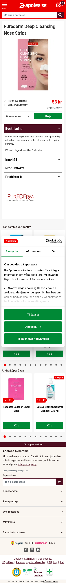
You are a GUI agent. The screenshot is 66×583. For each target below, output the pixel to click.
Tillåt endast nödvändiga (33, 338)
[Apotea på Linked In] (39, 549)
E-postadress (9, 475)
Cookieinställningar (25, 558)
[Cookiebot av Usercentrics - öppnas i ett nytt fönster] (46, 241)
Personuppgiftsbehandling (31, 562)
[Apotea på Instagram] (33, 549)
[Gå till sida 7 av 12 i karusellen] (35, 365)
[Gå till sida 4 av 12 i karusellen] (20, 365)
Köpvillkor (8, 562)
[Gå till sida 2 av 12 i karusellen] (10, 365)
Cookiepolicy (45, 558)
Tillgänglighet (56, 562)
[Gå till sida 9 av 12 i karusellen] (46, 365)
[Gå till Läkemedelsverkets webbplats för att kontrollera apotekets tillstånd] (27, 572)
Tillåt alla (33, 314)
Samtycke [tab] (12, 251)
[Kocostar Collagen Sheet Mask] (16, 389)
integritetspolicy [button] (27, 464)
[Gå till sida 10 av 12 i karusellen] (51, 365)
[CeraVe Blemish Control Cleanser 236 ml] (49, 389)
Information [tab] (33, 251)
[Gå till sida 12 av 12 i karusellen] (61, 365)
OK (59, 481)
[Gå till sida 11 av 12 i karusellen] (56, 365)
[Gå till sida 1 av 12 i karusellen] (5, 365)
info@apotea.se (50, 581)
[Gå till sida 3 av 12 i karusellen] (15, 365)
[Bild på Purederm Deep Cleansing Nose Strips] (33, 64)
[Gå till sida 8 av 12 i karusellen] (40, 365)
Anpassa (30, 326)
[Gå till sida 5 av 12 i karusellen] (25, 365)
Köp (48, 116)
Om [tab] (54, 251)
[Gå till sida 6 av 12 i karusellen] (30, 365)
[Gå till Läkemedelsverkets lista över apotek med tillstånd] (49, 572)
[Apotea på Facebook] (27, 549)
